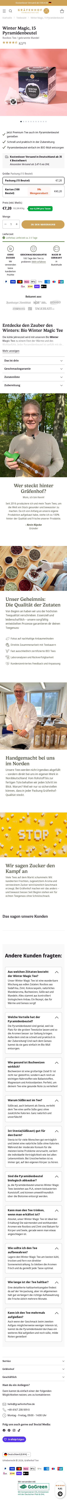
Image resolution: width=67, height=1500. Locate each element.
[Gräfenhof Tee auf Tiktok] (19, 1430)
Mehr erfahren (39, 261)
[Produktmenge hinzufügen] (16, 224)
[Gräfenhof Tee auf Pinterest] (9, 1430)
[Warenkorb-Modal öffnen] (62, 11)
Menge (6, 216)
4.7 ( (21, 43)
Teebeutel (21, 17)
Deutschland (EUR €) (17, 1454)
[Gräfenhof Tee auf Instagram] (14, 1430)
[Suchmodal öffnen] (10, 11)
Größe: (17, 173)
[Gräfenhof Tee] (33, 10)
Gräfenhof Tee (31, 1460)
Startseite (7, 17)
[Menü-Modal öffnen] (4, 11)
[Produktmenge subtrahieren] (5, 224)
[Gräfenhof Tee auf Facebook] (4, 1430)
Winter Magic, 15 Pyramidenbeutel (47, 17)
